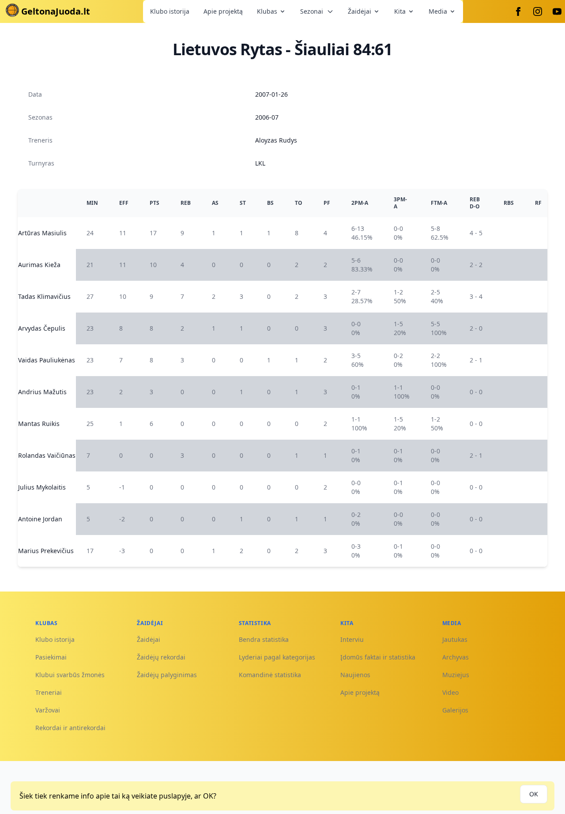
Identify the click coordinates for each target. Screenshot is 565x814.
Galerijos (455, 710)
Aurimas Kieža (39, 264)
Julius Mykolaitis (42, 487)
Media (438, 11)
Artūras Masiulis (42, 233)
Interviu (352, 639)
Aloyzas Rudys (276, 140)
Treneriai (48, 692)
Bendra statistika (264, 639)
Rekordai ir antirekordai (70, 728)
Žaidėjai (359, 11)
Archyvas (455, 657)
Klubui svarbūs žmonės (70, 675)
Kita (400, 11)
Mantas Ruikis (39, 423)
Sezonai (311, 11)
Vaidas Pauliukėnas (46, 360)
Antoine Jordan (40, 519)
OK (533, 794)
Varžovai (47, 710)
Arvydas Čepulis (41, 328)
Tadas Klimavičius (44, 296)
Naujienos (355, 675)
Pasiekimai (51, 657)
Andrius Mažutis (42, 392)
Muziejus (455, 675)
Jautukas (454, 639)
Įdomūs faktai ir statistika (377, 657)
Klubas (267, 11)
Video (450, 692)
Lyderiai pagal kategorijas (277, 657)
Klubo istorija (169, 11)
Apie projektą (223, 11)
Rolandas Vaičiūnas (46, 455)
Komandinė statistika (270, 675)
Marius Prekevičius (46, 550)
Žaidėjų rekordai (161, 657)
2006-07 (267, 117)
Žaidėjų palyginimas (167, 675)
